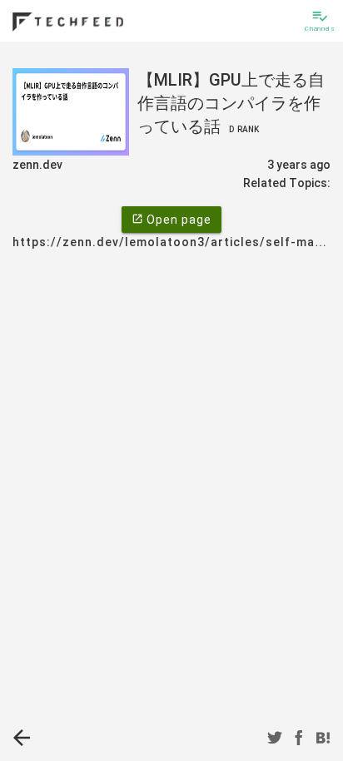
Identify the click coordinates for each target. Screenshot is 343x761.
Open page (171, 219)
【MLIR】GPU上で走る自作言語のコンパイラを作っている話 (231, 103)
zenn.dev (37, 164)
